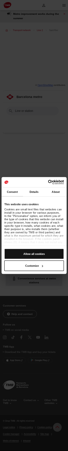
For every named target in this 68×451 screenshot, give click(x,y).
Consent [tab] (12, 191)
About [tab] (56, 191)
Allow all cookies (34, 253)
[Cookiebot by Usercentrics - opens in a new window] (48, 182)
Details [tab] (34, 191)
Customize (32, 265)
